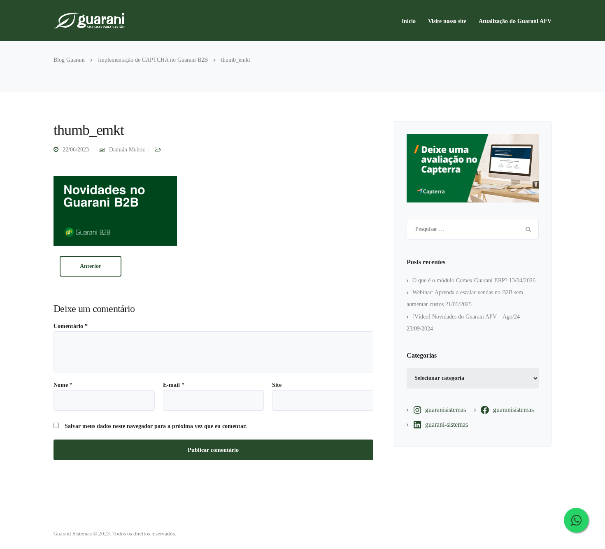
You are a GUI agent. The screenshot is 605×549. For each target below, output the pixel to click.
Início (409, 21)
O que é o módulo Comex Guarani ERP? (459, 280)
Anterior (90, 266)
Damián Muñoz (127, 150)
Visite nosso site (447, 21)
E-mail (173, 385)
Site (277, 385)
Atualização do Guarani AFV (515, 21)
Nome (63, 385)
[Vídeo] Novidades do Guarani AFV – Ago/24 (466, 317)
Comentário (71, 326)
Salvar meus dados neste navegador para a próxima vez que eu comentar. (156, 426)
